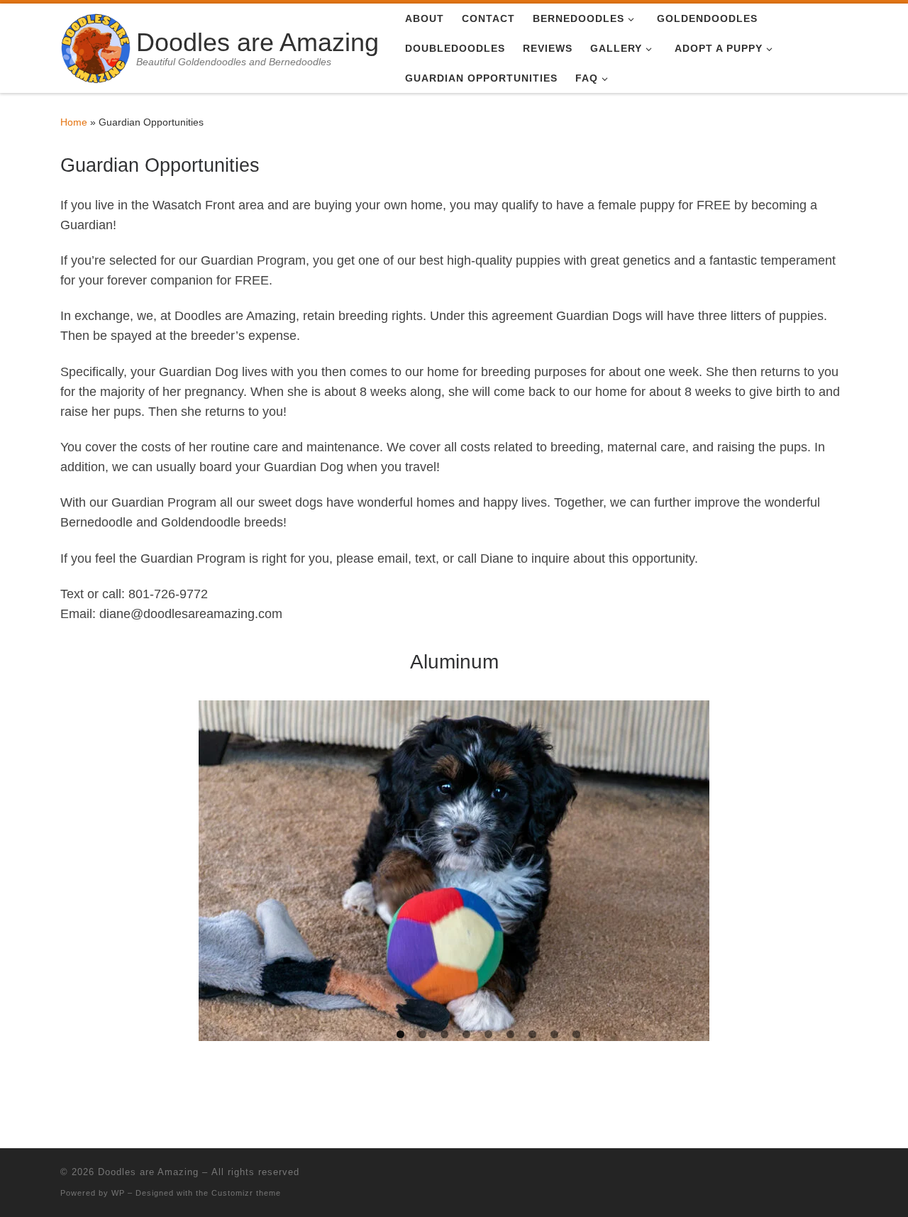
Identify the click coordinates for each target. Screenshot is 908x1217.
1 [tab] (400, 1034)
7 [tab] (532, 1034)
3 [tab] (444, 1034)
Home (73, 122)
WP (118, 1193)
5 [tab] (488, 1034)
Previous (216, 867)
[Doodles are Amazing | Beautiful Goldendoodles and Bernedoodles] (95, 46)
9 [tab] (576, 1034)
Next (691, 867)
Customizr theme (246, 1193)
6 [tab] (510, 1034)
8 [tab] (554, 1034)
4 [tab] (466, 1034)
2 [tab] (422, 1034)
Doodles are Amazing (148, 1172)
